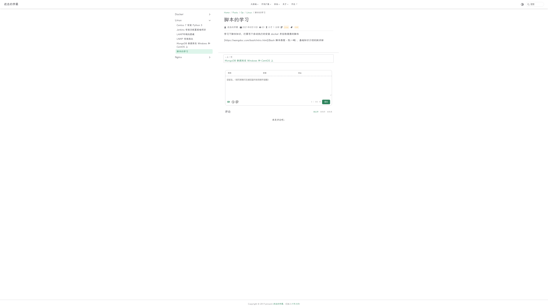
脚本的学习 (182, 51)
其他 (275, 5)
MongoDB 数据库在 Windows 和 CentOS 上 (193, 45)
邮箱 (264, 73)
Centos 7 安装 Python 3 (189, 25)
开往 (293, 4)
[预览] (237, 102)
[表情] (233, 102)
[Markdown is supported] (229, 102)
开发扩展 (265, 5)
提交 (326, 102)
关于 (284, 5)
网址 (300, 73)
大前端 (253, 5)
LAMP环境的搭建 (185, 34)
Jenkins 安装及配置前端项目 (191, 29)
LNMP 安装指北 (185, 39)
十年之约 (295, 304)
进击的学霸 (278, 304)
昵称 (229, 73)
